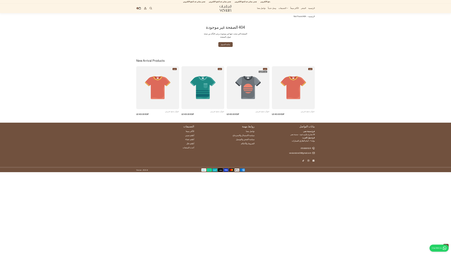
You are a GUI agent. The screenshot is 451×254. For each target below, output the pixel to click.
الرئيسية (311, 16)
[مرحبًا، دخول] (145, 8)
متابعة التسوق (225, 44)
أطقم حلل (190, 144)
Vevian (139, 170)
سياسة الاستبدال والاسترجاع (244, 135)
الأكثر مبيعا (190, 131)
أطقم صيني (189, 135)
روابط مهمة (248, 126)
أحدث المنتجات (188, 148)
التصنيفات (188, 126)
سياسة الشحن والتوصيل (245, 139)
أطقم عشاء (189, 139)
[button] (283, 8)
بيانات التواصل (307, 126)
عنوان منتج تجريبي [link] (172, 111)
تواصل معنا (250, 131)
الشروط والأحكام (247, 144)
